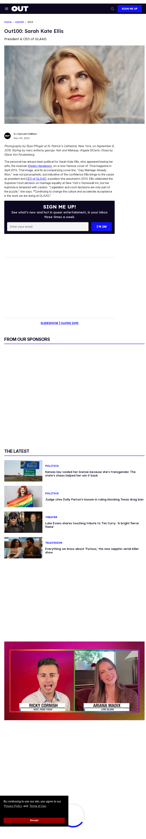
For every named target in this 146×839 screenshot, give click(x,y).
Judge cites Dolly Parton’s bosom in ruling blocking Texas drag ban (94, 499)
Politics (52, 465)
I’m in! (102, 226)
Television (53, 542)
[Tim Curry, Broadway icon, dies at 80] (108, 816)
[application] (74, 681)
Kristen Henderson (40, 166)
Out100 (19, 22)
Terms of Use (38, 806)
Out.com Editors (27, 133)
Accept (34, 820)
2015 (30, 22)
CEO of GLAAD (36, 178)
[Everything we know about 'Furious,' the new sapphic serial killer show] (23, 547)
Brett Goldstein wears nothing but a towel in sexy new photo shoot (83, 817)
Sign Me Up (129, 8)
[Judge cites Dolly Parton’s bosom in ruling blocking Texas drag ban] (23, 496)
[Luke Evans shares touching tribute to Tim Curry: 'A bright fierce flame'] (23, 522)
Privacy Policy (13, 806)
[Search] (112, 9)
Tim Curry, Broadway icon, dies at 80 (130, 814)
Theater (51, 517)
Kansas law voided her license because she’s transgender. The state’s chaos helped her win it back (90, 473)
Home (8, 22)
